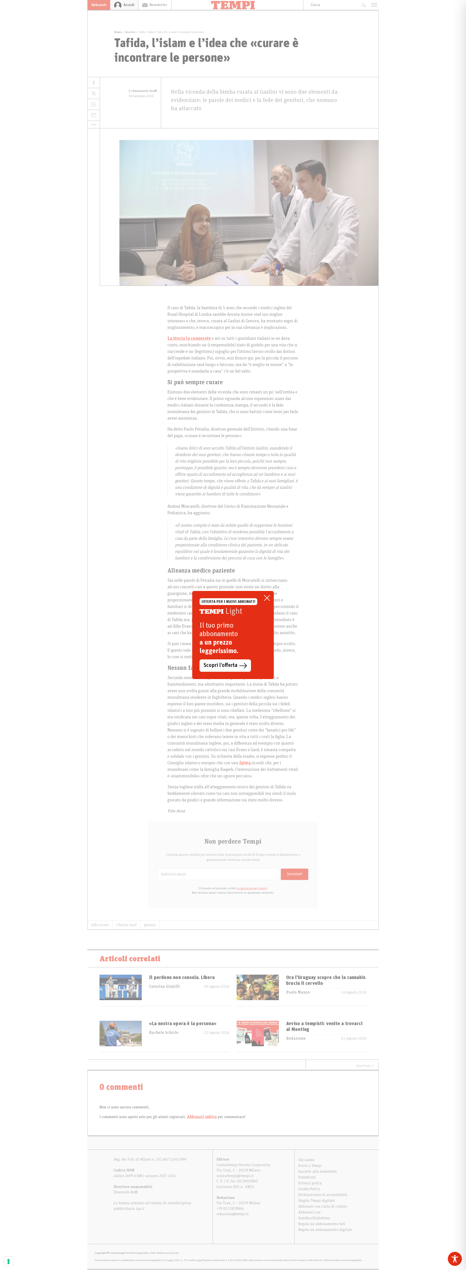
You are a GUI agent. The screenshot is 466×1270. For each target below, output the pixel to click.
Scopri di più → (365, 1065)
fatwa (245, 763)
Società (130, 32)
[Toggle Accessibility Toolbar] (454, 1258)
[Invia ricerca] (363, 5)
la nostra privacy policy (252, 888)
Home (118, 32)
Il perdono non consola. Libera (182, 977)
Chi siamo (306, 1160)
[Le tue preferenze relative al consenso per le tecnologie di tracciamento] (8, 1261)
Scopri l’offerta (220, 665)
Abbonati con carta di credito (322, 1206)
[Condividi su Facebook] (94, 82)
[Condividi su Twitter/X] (94, 93)
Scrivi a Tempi (310, 1166)
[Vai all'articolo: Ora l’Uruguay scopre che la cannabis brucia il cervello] (258, 990)
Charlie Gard (126, 925)
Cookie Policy (309, 1189)
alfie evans (100, 925)
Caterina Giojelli (164, 986)
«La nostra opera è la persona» (182, 1023)
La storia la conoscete (189, 338)
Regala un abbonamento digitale (325, 1230)
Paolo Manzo (298, 992)
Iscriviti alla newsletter (317, 1171)
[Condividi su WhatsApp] (94, 104)
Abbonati (98, 5)
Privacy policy (310, 1183)
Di (142, 91)
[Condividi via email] (94, 115)
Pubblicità (307, 1177)
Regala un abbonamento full (321, 1224)
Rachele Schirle (163, 1033)
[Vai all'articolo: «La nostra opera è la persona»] (121, 1036)
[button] (94, 124)
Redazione (296, 1038)
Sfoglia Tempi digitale (316, 1201)
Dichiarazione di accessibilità (322, 1195)
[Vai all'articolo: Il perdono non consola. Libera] (121, 990)
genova (150, 925)
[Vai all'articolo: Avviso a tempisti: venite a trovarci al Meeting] (258, 1036)
